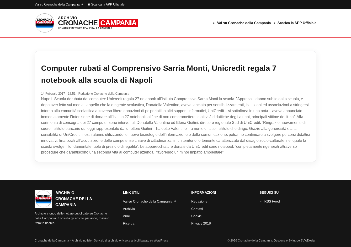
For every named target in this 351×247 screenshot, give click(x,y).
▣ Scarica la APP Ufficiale (105, 4)
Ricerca (128, 223)
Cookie (196, 216)
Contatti (197, 209)
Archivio (129, 209)
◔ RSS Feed (270, 201)
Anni (126, 216)
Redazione (199, 201)
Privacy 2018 (201, 223)
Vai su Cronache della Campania (244, 23)
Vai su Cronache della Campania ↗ (59, 4)
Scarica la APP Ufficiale (296, 23)
